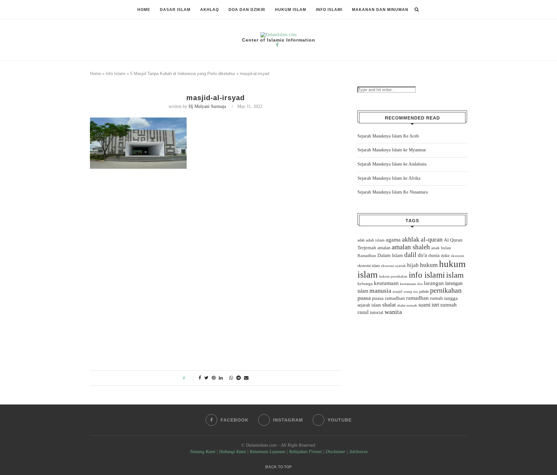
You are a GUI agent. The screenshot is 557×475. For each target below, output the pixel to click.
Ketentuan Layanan (267, 451)
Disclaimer (335, 451)
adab (361, 240)
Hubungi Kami (232, 451)
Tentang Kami (203, 451)
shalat (389, 304)
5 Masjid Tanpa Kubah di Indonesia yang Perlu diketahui (182, 73)
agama (393, 240)
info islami (427, 275)
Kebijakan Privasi (305, 451)
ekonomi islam (368, 265)
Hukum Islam (290, 9)
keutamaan (386, 283)
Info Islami (329, 9)
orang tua (411, 291)
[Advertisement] (215, 219)
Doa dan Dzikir (247, 9)
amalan (383, 247)
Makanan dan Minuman (380, 9)
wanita (393, 311)
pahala (424, 291)
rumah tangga (444, 298)
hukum (429, 264)
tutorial (376, 312)
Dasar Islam (175, 9)
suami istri (428, 305)
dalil (410, 254)
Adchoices (358, 451)
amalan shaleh (411, 247)
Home (143, 9)
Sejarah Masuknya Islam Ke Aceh (388, 136)
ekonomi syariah (393, 266)
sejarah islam (369, 305)
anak (435, 248)
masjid (397, 291)
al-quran (432, 239)
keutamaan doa (411, 284)
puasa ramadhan (388, 298)
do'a (422, 255)
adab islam (375, 240)
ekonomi (457, 256)
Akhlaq (209, 9)
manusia (380, 290)
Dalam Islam (390, 255)
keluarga (365, 283)
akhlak (410, 239)
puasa (364, 298)
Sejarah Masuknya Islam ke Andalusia (391, 164)
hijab (413, 265)
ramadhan (417, 298)
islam (455, 275)
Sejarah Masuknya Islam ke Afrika (388, 178)
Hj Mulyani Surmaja (207, 106)
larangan (434, 283)
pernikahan (446, 290)
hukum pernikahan (393, 276)
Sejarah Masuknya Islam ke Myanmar (391, 149)
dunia (434, 255)
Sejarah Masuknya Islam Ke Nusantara (392, 192)
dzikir (445, 255)
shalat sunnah (407, 305)
